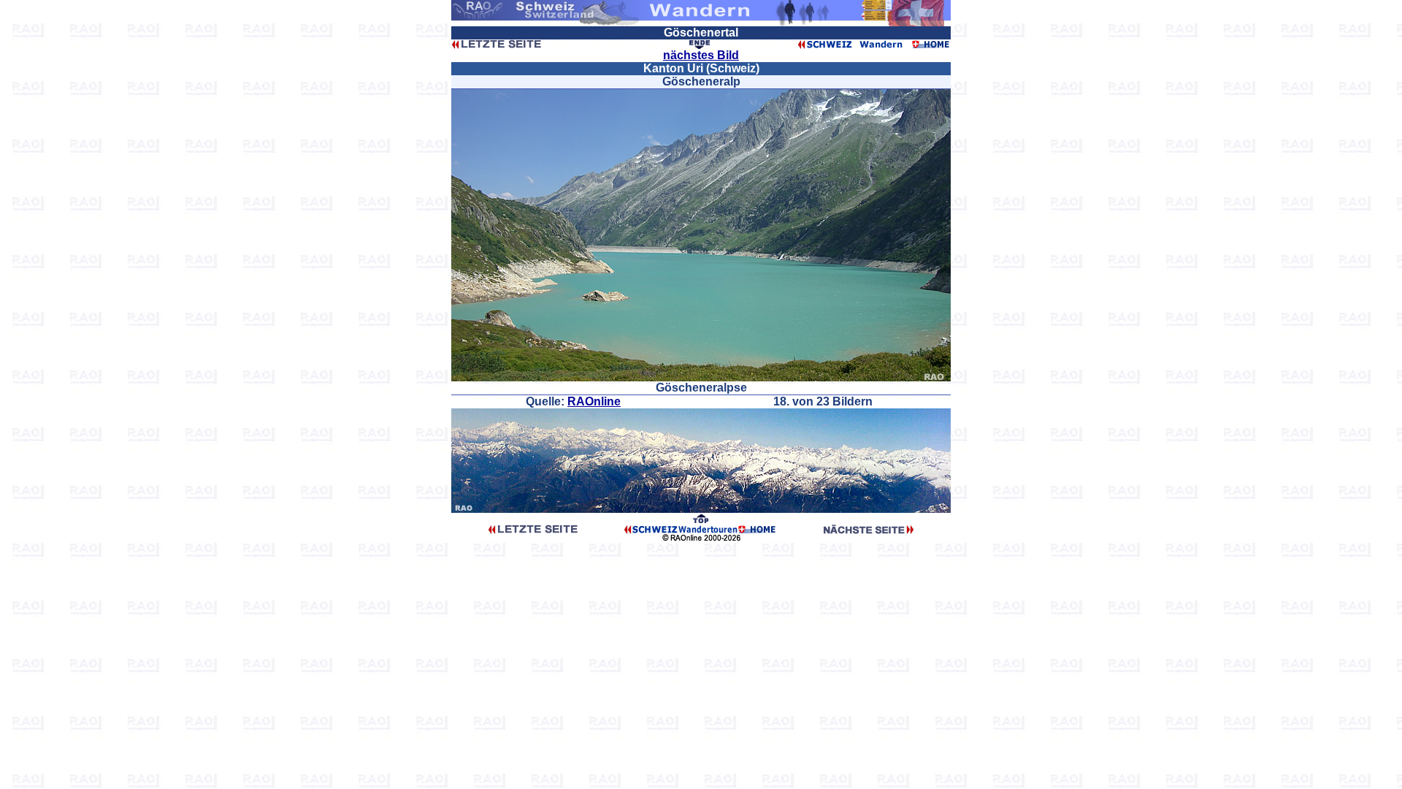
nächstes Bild (701, 55)
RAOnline (594, 401)
